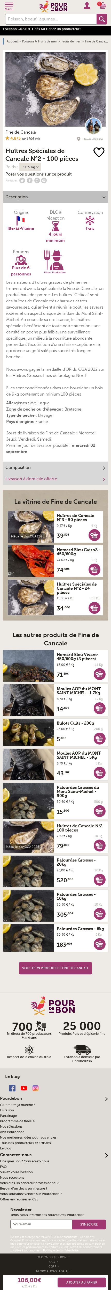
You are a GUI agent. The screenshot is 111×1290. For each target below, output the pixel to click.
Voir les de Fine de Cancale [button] (55, 968)
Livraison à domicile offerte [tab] (31, 479)
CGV (52, 1262)
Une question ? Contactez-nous (24, 1161)
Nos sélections (11, 1126)
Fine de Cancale (20, 132)
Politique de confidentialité (60, 1250)
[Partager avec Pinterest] (37, 180)
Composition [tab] (18, 467)
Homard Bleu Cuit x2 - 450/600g (78, 552)
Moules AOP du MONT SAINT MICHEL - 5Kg (79, 755)
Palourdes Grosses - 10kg (76, 896)
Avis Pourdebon (12, 1132)
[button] (94, 535)
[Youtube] (24, 1087)
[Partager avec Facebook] (30, 180)
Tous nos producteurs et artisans (25, 1143)
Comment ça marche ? (17, 1105)
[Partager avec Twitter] (22, 180)
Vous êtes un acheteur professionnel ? (29, 1183)
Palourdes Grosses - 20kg (76, 862)
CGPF (53, 1266)
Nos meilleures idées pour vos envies (28, 1137)
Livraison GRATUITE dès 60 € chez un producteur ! (42, 29)
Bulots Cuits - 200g (75, 723)
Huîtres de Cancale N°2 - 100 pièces (81, 828)
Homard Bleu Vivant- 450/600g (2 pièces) (78, 656)
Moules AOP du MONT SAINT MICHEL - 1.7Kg (79, 691)
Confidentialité (67, 1237)
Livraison (7, 1110)
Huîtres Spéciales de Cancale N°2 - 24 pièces (77, 588)
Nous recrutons (12, 1177)
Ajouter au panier (81, 1282)
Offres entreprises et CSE (19, 1199)
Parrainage (8, 1116)
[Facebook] (12, 1087)
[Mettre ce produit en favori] (99, 153)
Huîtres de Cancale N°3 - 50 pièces (75, 517)
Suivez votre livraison (16, 1172)
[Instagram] (35, 1087)
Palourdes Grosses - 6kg (80, 929)
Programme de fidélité (17, 1121)
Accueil (12, 41)
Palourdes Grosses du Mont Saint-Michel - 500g (78, 791)
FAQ (3, 1167)
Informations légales (52, 1271)
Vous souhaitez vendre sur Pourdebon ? (31, 1194)
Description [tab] (16, 197)
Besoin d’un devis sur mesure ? (23, 1188)
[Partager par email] (44, 180)
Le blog (5, 1148)
